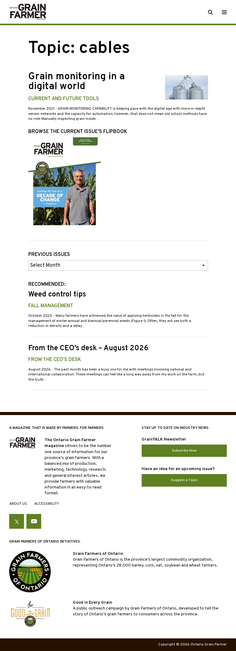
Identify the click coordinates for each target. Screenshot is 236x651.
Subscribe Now (184, 450)
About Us (18, 503)
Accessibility (46, 503)
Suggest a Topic (184, 480)
